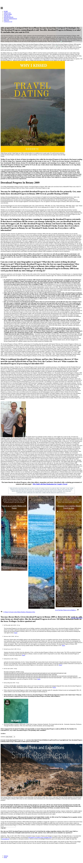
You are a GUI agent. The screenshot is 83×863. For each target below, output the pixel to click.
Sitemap (6, 856)
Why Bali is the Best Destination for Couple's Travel (50, 484)
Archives (3, 736)
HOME (6, 11)
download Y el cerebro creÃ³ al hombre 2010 (40, 837)
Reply (15, 632)
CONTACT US (8, 21)
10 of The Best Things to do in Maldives (65, 610)
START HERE (8, 14)
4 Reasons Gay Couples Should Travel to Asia (68, 507)
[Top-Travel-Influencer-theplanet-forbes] (16, 722)
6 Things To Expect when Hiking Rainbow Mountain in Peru (19, 612)
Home (5, 857)
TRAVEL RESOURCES (10, 18)
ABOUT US (7, 12)
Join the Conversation (76, 618)
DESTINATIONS (8, 17)
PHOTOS (6, 20)
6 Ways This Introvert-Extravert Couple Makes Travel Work (41, 523)
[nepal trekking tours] (41, 795)
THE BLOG (7, 15)
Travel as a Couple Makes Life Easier (14, 507)
